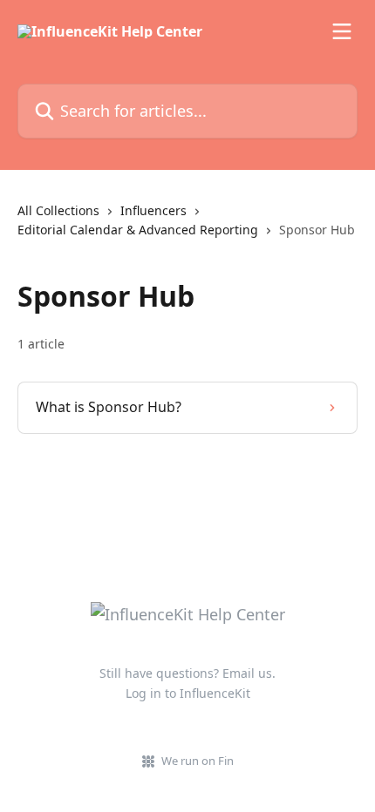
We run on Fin (197, 760)
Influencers (153, 210)
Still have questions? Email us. (187, 673)
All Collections (58, 210)
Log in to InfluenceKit (188, 693)
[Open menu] (342, 31)
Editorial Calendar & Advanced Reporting (137, 229)
